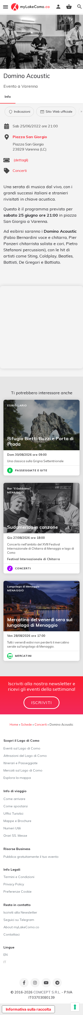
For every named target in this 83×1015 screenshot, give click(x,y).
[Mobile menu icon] (5, 6)
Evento (10, 86)
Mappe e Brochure (17, 821)
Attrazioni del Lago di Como (25, 756)
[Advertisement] (41, 327)
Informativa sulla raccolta (28, 1009)
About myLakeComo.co (21, 927)
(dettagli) (21, 160)
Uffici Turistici (13, 813)
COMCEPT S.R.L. (47, 992)
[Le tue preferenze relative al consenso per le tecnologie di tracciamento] (75, 1007)
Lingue (8, 947)
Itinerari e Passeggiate (20, 763)
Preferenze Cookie (17, 891)
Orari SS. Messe (15, 835)
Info (8, 97)
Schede (26, 724)
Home (14, 724)
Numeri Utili (12, 828)
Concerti (20, 170)
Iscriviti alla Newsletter (20, 912)
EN (5, 955)
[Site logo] (31, 7)
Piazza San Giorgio (30, 136)
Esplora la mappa (17, 778)
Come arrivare (14, 799)
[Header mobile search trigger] (80, 7)
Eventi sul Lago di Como (21, 748)
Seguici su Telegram (18, 920)
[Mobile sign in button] (58, 7)
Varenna (29, 86)
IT (4, 962)
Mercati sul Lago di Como (22, 770)
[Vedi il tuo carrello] (69, 7)
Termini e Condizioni (18, 877)
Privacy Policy (13, 884)
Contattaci (11, 934)
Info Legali (11, 869)
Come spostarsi (15, 806)
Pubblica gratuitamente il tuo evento (31, 857)
